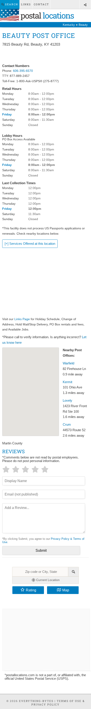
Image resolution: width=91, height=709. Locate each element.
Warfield (68, 363)
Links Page (22, 319)
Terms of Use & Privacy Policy (58, 702)
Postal (46, 15)
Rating (31, 590)
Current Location (47, 580)
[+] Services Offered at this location (30, 243)
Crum (67, 424)
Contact (41, 4)
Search (11, 4)
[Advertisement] (45, 55)
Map (65, 590)
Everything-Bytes (36, 701)
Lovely (67, 400)
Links (26, 4)
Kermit (67, 382)
